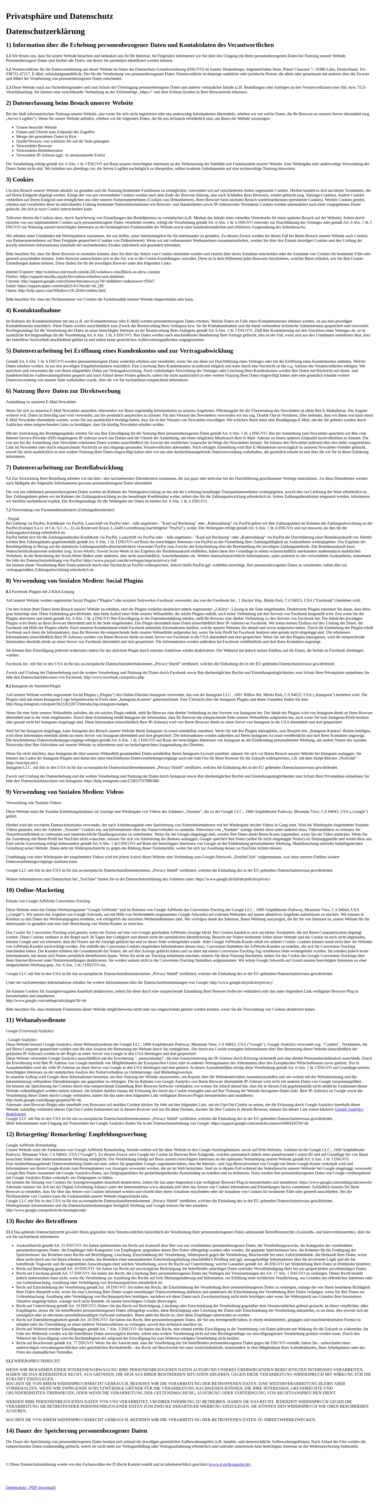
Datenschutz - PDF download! (31, 1487)
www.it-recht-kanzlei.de (229, 1464)
